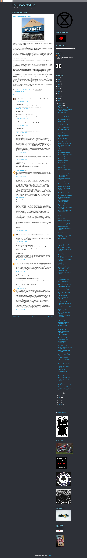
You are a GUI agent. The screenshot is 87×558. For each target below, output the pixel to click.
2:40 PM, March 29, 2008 (21, 250)
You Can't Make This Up (63, 329)
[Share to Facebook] (39, 90)
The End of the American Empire (64, 173)
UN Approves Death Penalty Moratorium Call (63, 323)
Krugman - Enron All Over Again (64, 231)
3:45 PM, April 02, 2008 (20, 309)
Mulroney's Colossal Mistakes (64, 254)
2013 (59, 91)
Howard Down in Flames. (63, 222)
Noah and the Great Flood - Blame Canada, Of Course (65, 252)
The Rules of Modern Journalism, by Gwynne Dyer (64, 320)
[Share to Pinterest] (41, 90)
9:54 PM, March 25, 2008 (21, 176)
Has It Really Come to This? (64, 129)
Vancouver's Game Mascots (63, 123)
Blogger (50, 555)
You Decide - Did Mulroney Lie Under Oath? (64, 316)
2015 (59, 88)
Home (33, 316)
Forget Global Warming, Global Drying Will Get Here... (64, 193)
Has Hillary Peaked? (62, 112)
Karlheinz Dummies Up (62, 141)
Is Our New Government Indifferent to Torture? (63, 362)
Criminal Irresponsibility (63, 371)
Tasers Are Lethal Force (63, 339)
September (61, 393)
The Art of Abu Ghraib (62, 301)
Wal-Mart (22, 91)
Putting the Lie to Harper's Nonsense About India (63, 201)
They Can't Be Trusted (62, 295)
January (60, 405)
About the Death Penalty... (63, 357)
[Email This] (35, 90)
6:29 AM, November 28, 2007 (22, 125)
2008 (59, 100)
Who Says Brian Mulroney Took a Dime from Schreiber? (65, 110)
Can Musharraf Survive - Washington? (63, 342)
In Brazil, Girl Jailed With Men (64, 220)
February (60, 404)
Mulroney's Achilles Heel (63, 158)
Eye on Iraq (60, 318)
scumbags (18, 91)
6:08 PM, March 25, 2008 (21, 167)
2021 (59, 77)
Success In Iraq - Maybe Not (64, 152)
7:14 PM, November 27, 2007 (22, 118)
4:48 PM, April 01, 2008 (20, 259)
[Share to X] (38, 90)
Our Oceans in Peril (62, 238)
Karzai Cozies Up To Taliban (64, 247)
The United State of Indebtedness (65, 389)
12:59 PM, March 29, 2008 (21, 241)
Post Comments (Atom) (35, 320)
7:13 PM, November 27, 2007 (22, 108)
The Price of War (61, 369)
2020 (59, 79)
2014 (59, 89)
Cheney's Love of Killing (63, 353)
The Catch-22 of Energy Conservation (63, 176)
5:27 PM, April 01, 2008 (20, 271)
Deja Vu (60, 150)
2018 (59, 83)
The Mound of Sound (20, 170)
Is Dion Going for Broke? (63, 226)
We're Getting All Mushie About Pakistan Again (64, 290)
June (60, 399)
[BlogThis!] (37, 90)
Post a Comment (18, 311)
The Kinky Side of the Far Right (64, 306)
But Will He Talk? (61, 162)
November (61, 105)
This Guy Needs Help (62, 288)
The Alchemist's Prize (62, 300)
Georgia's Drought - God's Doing (64, 345)
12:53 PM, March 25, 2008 (21, 159)
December (61, 103)
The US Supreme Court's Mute (64, 127)
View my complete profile (61, 60)
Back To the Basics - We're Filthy (65, 195)
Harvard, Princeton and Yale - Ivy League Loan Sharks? (64, 263)
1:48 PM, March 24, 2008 (21, 152)
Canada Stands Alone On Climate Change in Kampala (65, 224)
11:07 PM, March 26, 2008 (21, 197)
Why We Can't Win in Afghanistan (65, 384)
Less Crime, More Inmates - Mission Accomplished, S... (64, 265)
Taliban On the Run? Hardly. (63, 279)
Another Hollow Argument (63, 281)
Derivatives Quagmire (62, 325)
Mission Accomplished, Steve (64, 203)
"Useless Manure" (61, 218)
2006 (59, 408)
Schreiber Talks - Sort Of (63, 140)
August (60, 395)
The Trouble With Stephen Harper (65, 286)
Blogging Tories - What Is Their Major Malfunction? (64, 236)
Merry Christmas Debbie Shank (64, 169)
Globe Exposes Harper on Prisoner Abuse (63, 310)
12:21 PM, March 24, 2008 (21, 132)
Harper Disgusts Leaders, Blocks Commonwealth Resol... (64, 211)
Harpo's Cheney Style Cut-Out (64, 377)
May (60, 400)
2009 (59, 98)
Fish (17, 97)
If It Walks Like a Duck (62, 138)
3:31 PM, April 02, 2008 (20, 286)
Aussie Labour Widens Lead (63, 240)
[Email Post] (33, 89)
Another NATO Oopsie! (62, 165)
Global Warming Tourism (63, 160)
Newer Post (16, 316)
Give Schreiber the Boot (63, 307)
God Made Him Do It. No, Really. (64, 143)
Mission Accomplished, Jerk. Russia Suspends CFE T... (64, 107)
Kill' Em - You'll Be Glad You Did (64, 284)
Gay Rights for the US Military (64, 119)
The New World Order (62, 270)
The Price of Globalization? (63, 336)
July (60, 397)
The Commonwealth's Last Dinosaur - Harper (63, 216)
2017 (59, 84)
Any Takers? (60, 344)
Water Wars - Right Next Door (64, 191)
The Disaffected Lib (23, 5)
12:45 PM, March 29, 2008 (21, 230)
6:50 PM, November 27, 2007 (22, 101)
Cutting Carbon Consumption (64, 186)
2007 (59, 102)
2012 (59, 93)
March (60, 402)
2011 (59, 95)
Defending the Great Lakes (63, 133)
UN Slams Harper (61, 167)
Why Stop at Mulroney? (63, 386)
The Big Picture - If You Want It (64, 359)
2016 (59, 86)
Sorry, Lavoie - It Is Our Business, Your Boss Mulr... (65, 275)
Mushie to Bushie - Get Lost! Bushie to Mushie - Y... (64, 268)
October (60, 392)
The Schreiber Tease (62, 334)
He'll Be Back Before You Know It (65, 154)
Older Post (50, 316)
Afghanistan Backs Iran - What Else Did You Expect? (64, 245)
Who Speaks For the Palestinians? (62, 233)
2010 (59, 96)
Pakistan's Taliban (62, 164)
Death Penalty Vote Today (63, 337)
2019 (59, 81)
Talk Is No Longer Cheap (63, 282)
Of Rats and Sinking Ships (63, 375)
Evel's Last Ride (61, 121)
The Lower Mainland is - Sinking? (64, 388)
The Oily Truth (61, 277)
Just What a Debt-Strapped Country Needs (63, 367)
